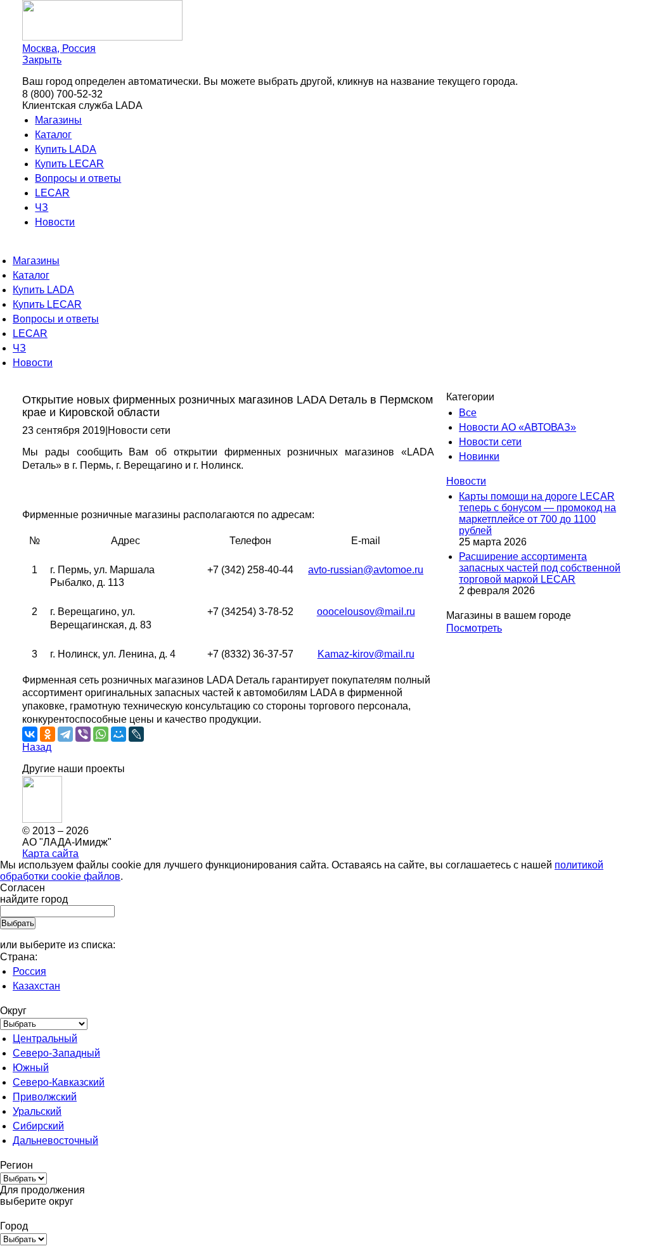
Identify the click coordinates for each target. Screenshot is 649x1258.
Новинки (479, 456)
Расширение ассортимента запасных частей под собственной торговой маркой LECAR (539, 568)
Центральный (45, 1038)
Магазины (58, 120)
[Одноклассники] (47, 734)
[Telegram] (65, 734)
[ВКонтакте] (29, 734)
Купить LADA (65, 149)
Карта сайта (50, 853)
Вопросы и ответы (78, 178)
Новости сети (490, 441)
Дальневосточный (55, 1140)
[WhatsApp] (100, 734)
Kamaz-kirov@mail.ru (366, 654)
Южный (31, 1067)
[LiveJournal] (136, 734)
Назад (36, 747)
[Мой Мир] (118, 734)
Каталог (53, 134)
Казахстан (36, 986)
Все (468, 412)
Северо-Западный (56, 1053)
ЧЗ (41, 207)
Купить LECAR (69, 163)
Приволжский (45, 1096)
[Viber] (83, 734)
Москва (59, 48)
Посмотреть (474, 628)
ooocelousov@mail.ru (366, 611)
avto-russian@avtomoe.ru (365, 569)
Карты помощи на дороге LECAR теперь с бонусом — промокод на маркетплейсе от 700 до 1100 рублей (537, 513)
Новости (55, 222)
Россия (29, 971)
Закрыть (41, 59)
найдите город (34, 899)
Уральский (37, 1111)
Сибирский (38, 1126)
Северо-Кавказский (59, 1082)
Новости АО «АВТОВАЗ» (517, 427)
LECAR (52, 192)
